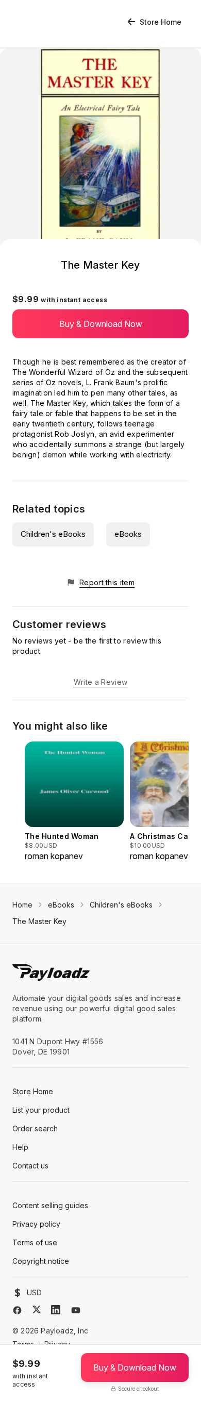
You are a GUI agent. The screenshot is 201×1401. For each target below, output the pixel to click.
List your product (41, 1110)
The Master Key (39, 921)
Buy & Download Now (100, 324)
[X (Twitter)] (36, 1309)
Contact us (30, 1165)
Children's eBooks (53, 534)
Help (20, 1147)
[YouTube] (76, 1310)
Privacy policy (36, 1223)
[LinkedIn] (55, 1309)
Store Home (160, 22)
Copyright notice (40, 1261)
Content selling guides (50, 1205)
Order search (35, 1128)
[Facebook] (17, 1310)
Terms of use (34, 1242)
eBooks (128, 534)
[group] (74, 801)
